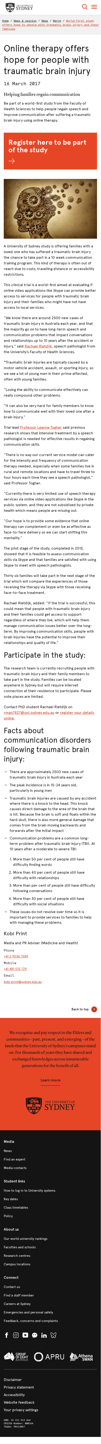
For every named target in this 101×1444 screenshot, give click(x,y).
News (44, 20)
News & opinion (25, 20)
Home (5, 20)
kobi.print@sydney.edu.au (23, 982)
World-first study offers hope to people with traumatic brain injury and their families (50, 24)
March (57, 20)
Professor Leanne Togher (41, 427)
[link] (50, 1151)
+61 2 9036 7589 (16, 956)
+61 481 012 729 (15, 969)
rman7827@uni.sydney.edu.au (29, 712)
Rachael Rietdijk (38, 346)
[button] (85, 7)
